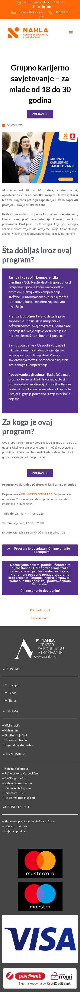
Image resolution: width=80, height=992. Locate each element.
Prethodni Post (40, 610)
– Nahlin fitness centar (17, 783)
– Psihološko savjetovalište (20, 773)
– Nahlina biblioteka (15, 768)
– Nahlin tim (10, 730)
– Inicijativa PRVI (13, 793)
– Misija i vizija (11, 725)
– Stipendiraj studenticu (18, 745)
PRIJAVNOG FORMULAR (36, 494)
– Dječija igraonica (14, 778)
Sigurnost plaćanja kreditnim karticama (29, 821)
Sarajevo (15, 685)
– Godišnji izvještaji (14, 735)
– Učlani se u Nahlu (14, 740)
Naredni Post (40, 617)
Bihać (12, 693)
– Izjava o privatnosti (15, 826)
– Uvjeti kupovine (13, 831)
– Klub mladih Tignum (16, 788)
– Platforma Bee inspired (18, 797)
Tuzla (12, 700)
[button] (40, 550)
